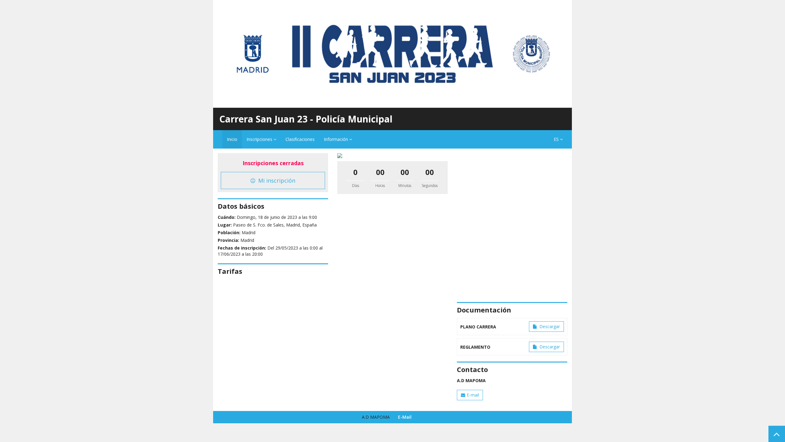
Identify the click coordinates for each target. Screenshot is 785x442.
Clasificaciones (300, 139)
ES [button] (557, 139)
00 (380, 172)
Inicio (232, 139)
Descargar (549, 326)
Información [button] (336, 139)
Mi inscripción (276, 180)
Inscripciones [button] (260, 139)
